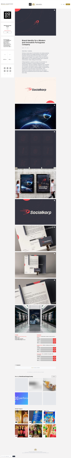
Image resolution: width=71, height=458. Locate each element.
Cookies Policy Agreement (32, 452)
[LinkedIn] (7, 71)
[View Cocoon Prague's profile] (44, 436)
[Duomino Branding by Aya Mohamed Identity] (49, 398)
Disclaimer (44, 452)
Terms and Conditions (40, 452)
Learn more (7, 456)
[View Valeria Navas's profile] (16, 436)
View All (54, 376)
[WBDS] (5, 68)
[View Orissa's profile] (30, 436)
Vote (54, 342)
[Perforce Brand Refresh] (21, 398)
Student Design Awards (46, 452)
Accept (14, 456)
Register (68, 4)
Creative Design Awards (39, 452)
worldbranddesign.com (7, 30)
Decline (11, 456)
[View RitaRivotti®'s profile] (30, 422)
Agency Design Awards (25, 452)
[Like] (54, 10)
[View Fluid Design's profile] (44, 422)
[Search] (61, 4)
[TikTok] (10, 71)
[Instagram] (7, 68)
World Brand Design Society (21, 336)
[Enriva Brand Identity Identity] (35, 384)
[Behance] (5, 71)
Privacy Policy (26, 452)
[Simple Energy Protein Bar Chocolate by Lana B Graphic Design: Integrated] (21, 384)
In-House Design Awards (32, 452)
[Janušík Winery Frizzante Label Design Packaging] (49, 384)
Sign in (64, 4)
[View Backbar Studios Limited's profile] (16, 422)
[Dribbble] (10, 68)
